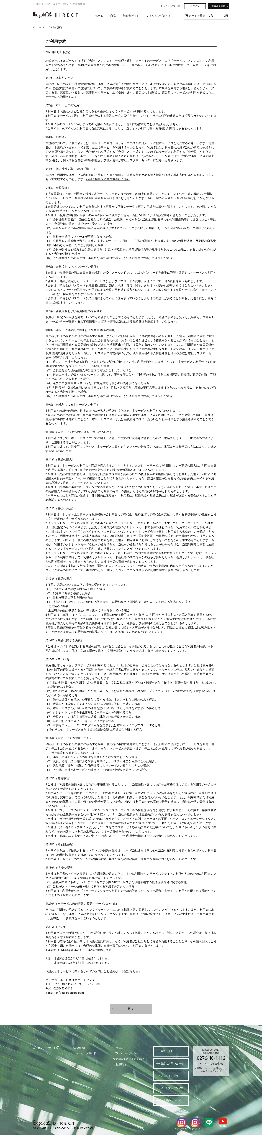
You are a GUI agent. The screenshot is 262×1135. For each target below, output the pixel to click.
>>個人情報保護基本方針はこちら (108, 179)
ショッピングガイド (159, 15)
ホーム (99, 15)
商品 (113, 15)
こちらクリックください (211, 1071)
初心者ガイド (131, 15)
